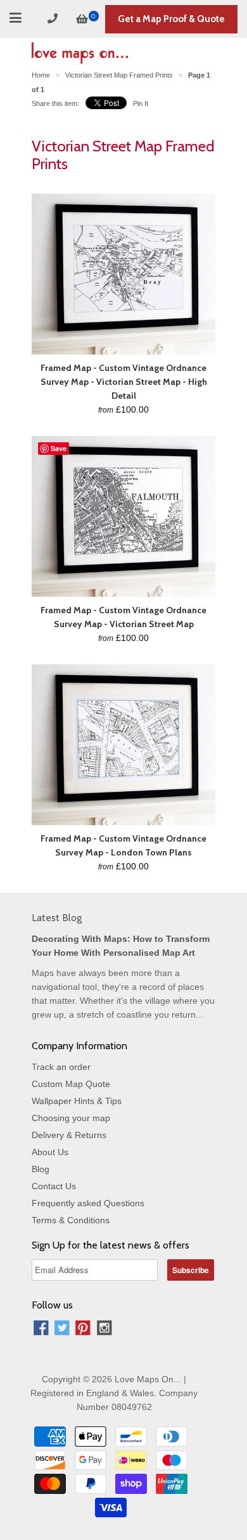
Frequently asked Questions (88, 1203)
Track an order (61, 1067)
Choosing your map (71, 1118)
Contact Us (54, 1186)
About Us (50, 1152)
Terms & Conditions (71, 1220)
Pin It (140, 103)
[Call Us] (54, 19)
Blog (40, 1169)
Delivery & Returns (69, 1135)
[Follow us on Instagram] (104, 1329)
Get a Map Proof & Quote (171, 19)
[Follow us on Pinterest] (83, 1329)
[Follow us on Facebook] (41, 1329)
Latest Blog (57, 918)
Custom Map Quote (71, 1084)
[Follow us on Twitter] (62, 1329)
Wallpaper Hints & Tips (77, 1101)
